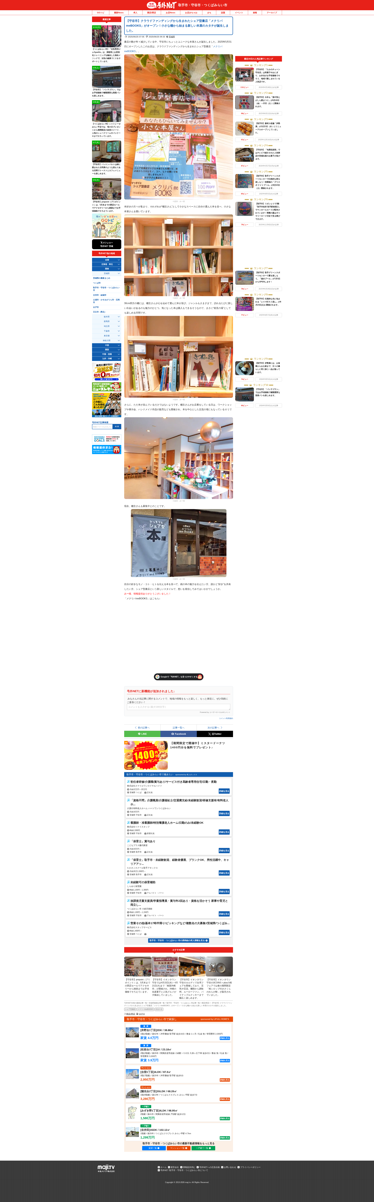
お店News (170, 12)
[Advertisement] (258, 36)
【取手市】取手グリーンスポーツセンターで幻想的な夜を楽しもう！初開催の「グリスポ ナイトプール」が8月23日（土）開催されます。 (267, 182)
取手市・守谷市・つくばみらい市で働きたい (150, 774)
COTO (142, 1014)
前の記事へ (144, 727)
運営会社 (175, 1167)
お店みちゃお (191, 12)
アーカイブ (272, 12)
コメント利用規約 (226, 718)
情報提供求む (189, 1167)
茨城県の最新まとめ (101, 278)
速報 (255, 12)
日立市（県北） (99, 312)
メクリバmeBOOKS (145, 1009)
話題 (223, 12)
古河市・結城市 (99, 295)
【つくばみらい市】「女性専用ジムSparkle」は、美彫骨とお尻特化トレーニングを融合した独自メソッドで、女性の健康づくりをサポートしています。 (106, 55)
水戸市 (96, 307)
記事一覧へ (179, 727)
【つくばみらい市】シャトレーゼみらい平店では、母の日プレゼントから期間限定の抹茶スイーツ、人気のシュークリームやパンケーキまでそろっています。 (106, 130)
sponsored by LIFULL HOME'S (215, 1019)
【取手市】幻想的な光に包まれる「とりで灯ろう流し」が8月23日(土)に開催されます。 (268, 302)
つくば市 (97, 283)
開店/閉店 (151, 12)
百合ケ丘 (158, 1009)
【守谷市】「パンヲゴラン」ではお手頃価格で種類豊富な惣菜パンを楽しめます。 (267, 392)
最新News (119, 12)
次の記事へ (213, 727)
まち (209, 12)
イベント (239, 12)
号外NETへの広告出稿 (209, 1167)
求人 (135, 12)
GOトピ (100, 12)
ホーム (163, 1167)
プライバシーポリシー (250, 1167)
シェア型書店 (130, 1009)
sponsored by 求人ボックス (186, 775)
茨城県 (172, 37)
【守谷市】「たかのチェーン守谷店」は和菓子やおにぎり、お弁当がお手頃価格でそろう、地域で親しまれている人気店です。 (267, 75)
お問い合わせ (230, 1167)
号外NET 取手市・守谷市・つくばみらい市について (184, 1170)
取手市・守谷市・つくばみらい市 (202, 5)
